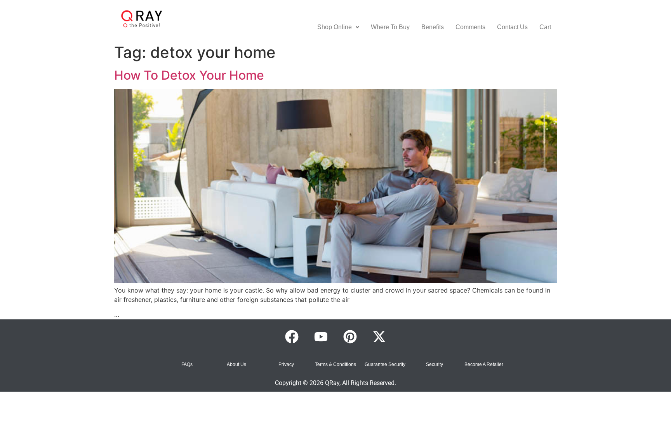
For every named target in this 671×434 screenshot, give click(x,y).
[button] (338, 27)
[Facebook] (292, 336)
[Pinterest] (350, 336)
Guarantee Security (385, 364)
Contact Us (512, 27)
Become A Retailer (483, 364)
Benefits (432, 27)
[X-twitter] (379, 336)
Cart (545, 27)
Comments (470, 27)
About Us (236, 364)
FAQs (187, 364)
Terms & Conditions (335, 364)
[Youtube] (321, 336)
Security (434, 364)
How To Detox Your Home (189, 75)
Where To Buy (390, 27)
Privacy (286, 364)
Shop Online (334, 27)
